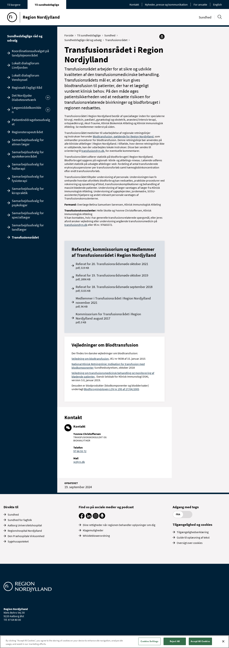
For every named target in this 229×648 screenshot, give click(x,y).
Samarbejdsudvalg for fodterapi (28, 166)
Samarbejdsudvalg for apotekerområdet (28, 154)
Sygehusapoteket (18, 541)
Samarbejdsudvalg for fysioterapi (28, 178)
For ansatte (200, 4)
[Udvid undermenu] (48, 97)
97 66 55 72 (79, 451)
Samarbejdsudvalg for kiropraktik (28, 190)
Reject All (175, 641)
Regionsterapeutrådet (27, 132)
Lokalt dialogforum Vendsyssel (25, 77)
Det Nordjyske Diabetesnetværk (24, 97)
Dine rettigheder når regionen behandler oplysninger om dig (119, 525)
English (217, 4)
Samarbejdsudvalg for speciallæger (28, 215)
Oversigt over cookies (190, 543)
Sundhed (205, 17)
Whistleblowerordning (96, 535)
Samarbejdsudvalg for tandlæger (28, 227)
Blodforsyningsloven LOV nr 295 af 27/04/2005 (111, 389)
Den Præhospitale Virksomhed (26, 536)
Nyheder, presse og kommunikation (166, 4)
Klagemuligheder (93, 530)
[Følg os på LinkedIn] (89, 518)
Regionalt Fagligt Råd (27, 87)
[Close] (223, 641)
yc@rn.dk (79, 462)
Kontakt (134, 4)
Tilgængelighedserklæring (193, 532)
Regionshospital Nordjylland (25, 530)
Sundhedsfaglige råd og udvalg (24, 38)
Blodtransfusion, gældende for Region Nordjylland (123, 136)
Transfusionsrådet (25, 237)
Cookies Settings (149, 641)
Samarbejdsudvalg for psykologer (28, 203)
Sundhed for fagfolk (20, 520)
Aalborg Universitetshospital (25, 525)
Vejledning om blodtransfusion (90, 358)
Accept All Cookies (200, 641)
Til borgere (13, 4)
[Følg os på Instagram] (96, 518)
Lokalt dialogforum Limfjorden (25, 65)
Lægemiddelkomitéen (26, 109)
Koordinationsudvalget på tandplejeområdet (30, 53)
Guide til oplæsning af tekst (193, 537)
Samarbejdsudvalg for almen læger (28, 142)
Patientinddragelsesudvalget (31, 122)
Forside (69, 35)
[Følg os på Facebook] (82, 518)
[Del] (162, 36)
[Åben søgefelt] (219, 17)
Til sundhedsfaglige (47, 4)
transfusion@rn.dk (92, 151)
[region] (114, 641)
